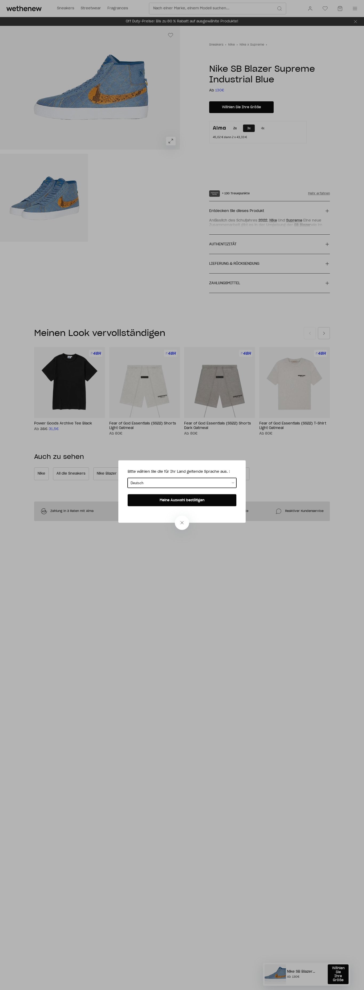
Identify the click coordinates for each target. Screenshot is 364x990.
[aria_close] (182, 522)
